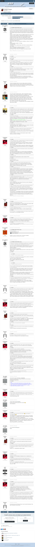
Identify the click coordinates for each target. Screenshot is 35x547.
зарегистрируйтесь (10, 20)
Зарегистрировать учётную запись (9, 521)
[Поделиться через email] (5, 529)
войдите (6, 20)
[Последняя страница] (14, 23)
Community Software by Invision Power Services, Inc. (17, 545)
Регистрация (31, 3)
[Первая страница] (1, 23)
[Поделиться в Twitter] (2, 529)
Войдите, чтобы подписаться (5, 8)
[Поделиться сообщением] (33, 25)
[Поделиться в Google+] (4, 529)
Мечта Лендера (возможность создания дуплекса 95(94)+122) (12, 535)
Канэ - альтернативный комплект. (8, 537)
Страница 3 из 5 (17, 23)
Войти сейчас (25, 520)
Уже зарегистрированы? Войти (24, 3)
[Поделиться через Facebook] (1, 529)
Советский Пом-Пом (6, 539)
